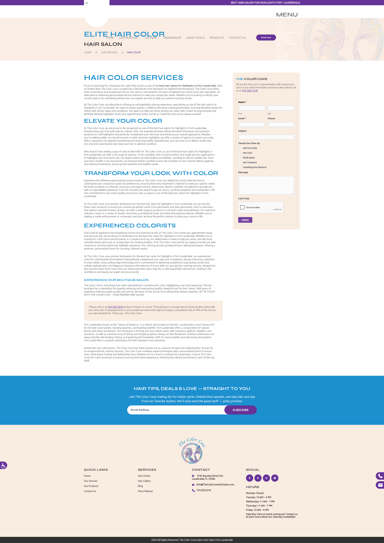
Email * (242, 118)
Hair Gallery (282, 54)
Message (243, 172)
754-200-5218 (115, 307)
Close (279, 22)
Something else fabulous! (255, 167)
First (240, 113)
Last (269, 113)
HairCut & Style (250, 148)
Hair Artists (282, 51)
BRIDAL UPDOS (284, 38)
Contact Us (237, 37)
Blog (140, 486)
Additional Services (286, 43)
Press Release (145, 491)
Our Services (128, 37)
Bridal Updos (249, 157)
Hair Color (247, 153)
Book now (266, 37)
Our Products (91, 486)
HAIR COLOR (283, 35)
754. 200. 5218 (250, 90)
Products (217, 37)
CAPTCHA (243, 198)
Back (278, 30)
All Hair (151, 37)
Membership (172, 37)
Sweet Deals (195, 37)
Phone (271, 118)
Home (110, 37)
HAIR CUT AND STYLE (288, 32)
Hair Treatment (284, 40)
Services (280, 27)
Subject (242, 131)
